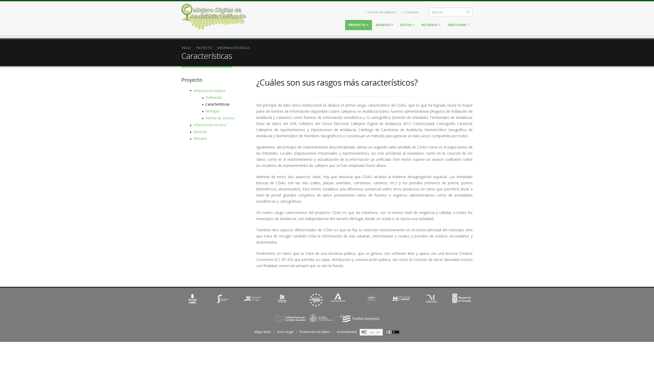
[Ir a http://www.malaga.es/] (431, 298)
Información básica (233, 48)
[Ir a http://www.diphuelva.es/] (401, 298)
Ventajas (212, 111)
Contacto (411, 12)
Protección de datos (315, 332)
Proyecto (357, 25)
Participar (457, 25)
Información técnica (209, 124)
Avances (383, 25)
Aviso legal (285, 332)
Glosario (200, 138)
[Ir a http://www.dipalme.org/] (192, 298)
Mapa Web (262, 332)
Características (217, 104)
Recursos (429, 25)
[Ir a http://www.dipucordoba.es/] (283, 298)
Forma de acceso (219, 118)
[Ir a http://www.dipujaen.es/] (223, 298)
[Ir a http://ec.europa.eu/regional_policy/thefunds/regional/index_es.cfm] (327, 318)
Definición (213, 97)
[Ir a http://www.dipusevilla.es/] (371, 298)
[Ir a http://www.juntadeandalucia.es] (338, 298)
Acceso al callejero (382, 12)
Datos (405, 25)
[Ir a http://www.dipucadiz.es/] (252, 298)
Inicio (186, 48)
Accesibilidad (347, 332)
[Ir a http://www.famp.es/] (316, 300)
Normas (200, 131)
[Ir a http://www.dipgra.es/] (461, 298)
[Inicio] (236, 18)
